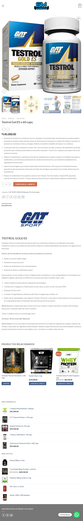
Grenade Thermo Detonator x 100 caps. (14, 377)
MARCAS (11, 118)
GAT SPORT (20, 118)
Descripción (7, 205)
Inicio (4, 118)
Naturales (26, 192)
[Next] (77, 55)
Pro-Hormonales (35, 192)
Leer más (6, 383)
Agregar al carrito (25, 184)
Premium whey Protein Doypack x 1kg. (68, 377)
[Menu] (3, 5)
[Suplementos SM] (41, 6)
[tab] (7, 205)
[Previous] (6, 55)
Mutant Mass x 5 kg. (35, 376)
